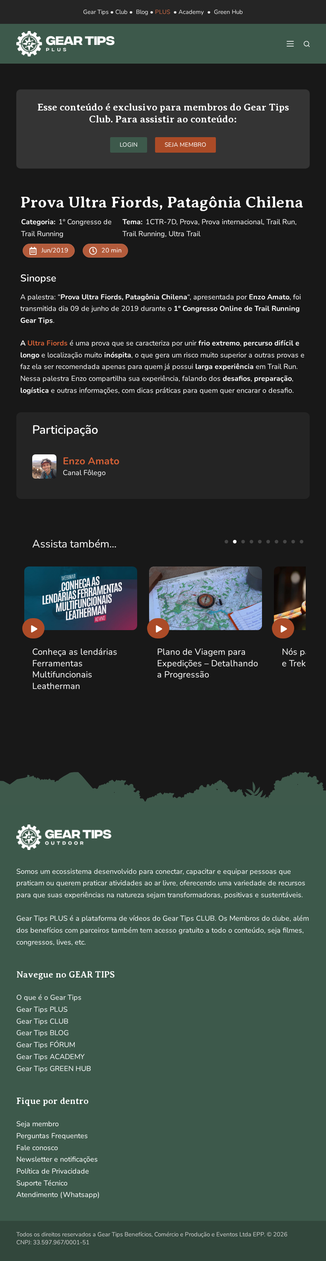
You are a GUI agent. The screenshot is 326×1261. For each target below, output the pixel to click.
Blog (142, 12)
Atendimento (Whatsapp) (58, 1194)
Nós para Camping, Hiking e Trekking (209, 657)
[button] (226, 541)
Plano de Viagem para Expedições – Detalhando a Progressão (82, 663)
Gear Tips (96, 12)
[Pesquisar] (307, 44)
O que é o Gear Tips (49, 997)
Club (121, 12)
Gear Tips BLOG (42, 1033)
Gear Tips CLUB (42, 1021)
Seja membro (37, 1124)
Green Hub (228, 12)
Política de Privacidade (52, 1171)
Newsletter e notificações (57, 1159)
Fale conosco (37, 1147)
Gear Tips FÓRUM (45, 1045)
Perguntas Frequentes (52, 1136)
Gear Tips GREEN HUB (53, 1068)
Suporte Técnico (42, 1183)
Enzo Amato (91, 461)
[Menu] (290, 43)
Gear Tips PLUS (42, 1009)
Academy (191, 12)
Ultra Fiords (48, 343)
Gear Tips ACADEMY (50, 1056)
